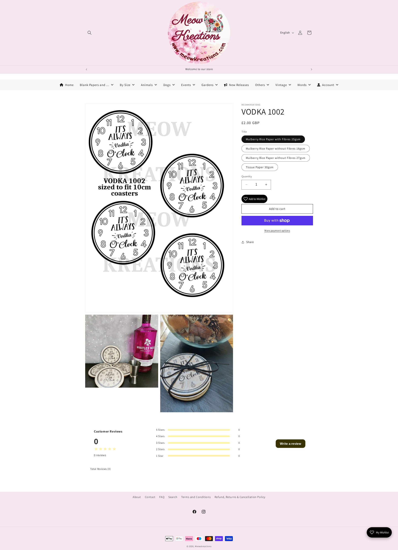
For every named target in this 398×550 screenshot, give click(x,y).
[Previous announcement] (86, 69)
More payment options (277, 230)
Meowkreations (203, 546)
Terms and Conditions (196, 497)
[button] (89, 32)
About (137, 497)
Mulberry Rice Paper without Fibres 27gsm (276, 158)
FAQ (161, 497)
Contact (150, 497)
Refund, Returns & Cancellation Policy (240, 497)
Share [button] (250, 242)
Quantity (246, 176)
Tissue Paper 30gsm (260, 167)
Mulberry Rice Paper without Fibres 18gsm (275, 148)
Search (172, 497)
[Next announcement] (311, 69)
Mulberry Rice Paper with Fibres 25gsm (273, 139)
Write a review (290, 443)
